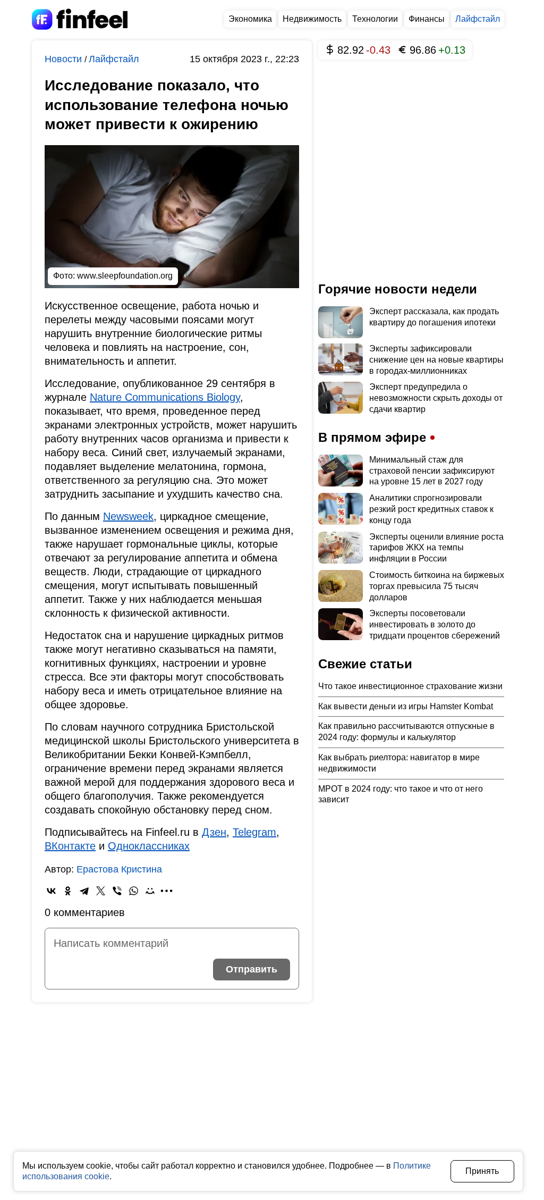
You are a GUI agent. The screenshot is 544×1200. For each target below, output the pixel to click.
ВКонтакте (70, 846)
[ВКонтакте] (51, 890)
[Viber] (117, 890)
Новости (64, 59)
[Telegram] (84, 890)
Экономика (250, 18)
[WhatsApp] (133, 890)
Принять (482, 1171)
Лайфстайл (477, 18)
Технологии (375, 18)
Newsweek (128, 516)
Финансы (427, 18)
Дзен (214, 832)
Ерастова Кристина (119, 869)
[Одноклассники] (67, 890)
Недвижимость (312, 18)
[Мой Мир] (150, 890)
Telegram (254, 832)
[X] (100, 890)
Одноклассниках (149, 846)
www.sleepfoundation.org (125, 275)
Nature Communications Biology (165, 397)
